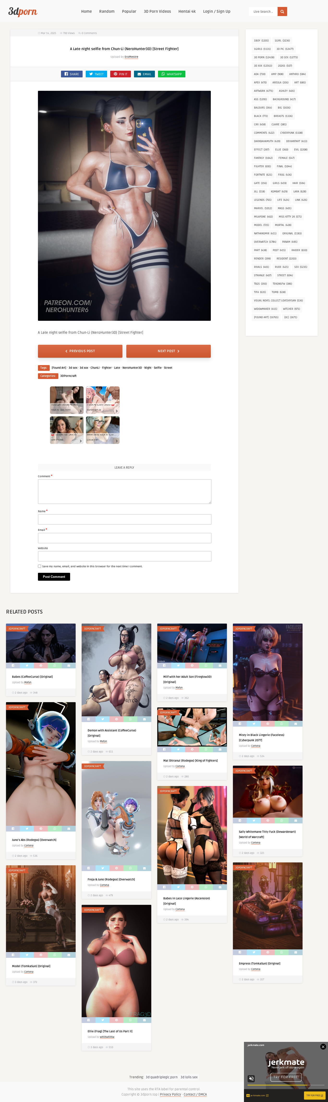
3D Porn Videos (157, 11)
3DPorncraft (68, 376)
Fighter (107, 368)
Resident (286, 258)
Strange (262, 275)
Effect (261, 149)
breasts (283, 116)
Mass (284, 208)
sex (300, 267)
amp (277, 74)
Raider (299, 250)
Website (43, 548)
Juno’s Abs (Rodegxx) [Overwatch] (34, 840)
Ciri (260, 124)
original (292, 233)
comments (264, 132)
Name (43, 511)
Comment (45, 476)
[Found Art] (59, 368)
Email (42, 530)
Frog (285, 174)
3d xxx (84, 368)
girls (279, 183)
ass (260, 99)
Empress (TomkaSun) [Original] (259, 963)
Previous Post (82, 351)
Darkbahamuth (267, 141)
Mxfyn (27, 682)
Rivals (261, 267)
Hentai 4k (187, 11)
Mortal (283, 225)
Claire (279, 124)
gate (260, 183)
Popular (129, 11)
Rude (281, 267)
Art (300, 82)
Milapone (263, 216)
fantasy (263, 158)
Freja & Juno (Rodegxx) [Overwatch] (111, 879)
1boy (261, 40)
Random (107, 11)
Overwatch (265, 241)
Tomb (278, 292)
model (261, 225)
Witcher (291, 308)
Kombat (279, 191)
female (286, 158)
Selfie (158, 368)
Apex (260, 82)
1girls (262, 49)
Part (260, 250)
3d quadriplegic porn (161, 1077)
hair (298, 183)
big (284, 107)
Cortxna (255, 745)
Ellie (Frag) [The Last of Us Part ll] (110, 1031)
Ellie (281, 149)
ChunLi (95, 368)
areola (280, 82)
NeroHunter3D (132, 368)
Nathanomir (265, 233)
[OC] (290, 317)
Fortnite (263, 174)
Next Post (166, 351)
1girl (282, 40)
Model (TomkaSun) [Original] (31, 966)
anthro (297, 74)
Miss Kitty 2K (290, 216)
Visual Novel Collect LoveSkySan (278, 300)
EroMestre (131, 57)
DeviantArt (296, 141)
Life (283, 199)
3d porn (264, 57)
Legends (262, 199)
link (301, 199)
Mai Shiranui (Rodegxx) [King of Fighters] (190, 761)
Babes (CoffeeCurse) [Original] (32, 677)
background (284, 99)
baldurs (263, 107)
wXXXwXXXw (107, 1037)
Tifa (260, 292)
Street (168, 368)
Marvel (263, 208)
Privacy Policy (170, 1094)
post (279, 250)
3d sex (73, 368)
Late (117, 368)
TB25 (260, 283)
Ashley (287, 90)
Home (86, 11)
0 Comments (89, 33)
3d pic (285, 49)
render (262, 258)
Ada (259, 74)
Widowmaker (265, 308)
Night (148, 368)
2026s (285, 65)
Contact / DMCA (195, 1094)
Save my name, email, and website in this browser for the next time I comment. (92, 566)
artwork (263, 90)
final (284, 166)
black (261, 116)
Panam (289, 241)
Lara (299, 191)
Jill (259, 191)
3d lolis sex (189, 1077)
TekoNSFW (282, 283)
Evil (300, 149)
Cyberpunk (291, 132)
